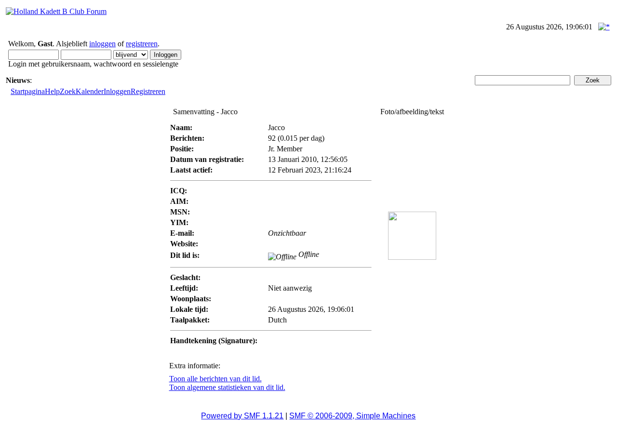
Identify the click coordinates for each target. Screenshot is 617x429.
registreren (142, 44)
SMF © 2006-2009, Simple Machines (352, 416)
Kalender (90, 91)
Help (52, 91)
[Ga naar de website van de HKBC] (56, 11)
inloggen (102, 44)
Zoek (68, 91)
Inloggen (117, 91)
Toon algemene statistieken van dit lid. (227, 387)
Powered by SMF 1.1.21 (242, 416)
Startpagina (28, 91)
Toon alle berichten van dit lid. (215, 379)
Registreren (148, 91)
